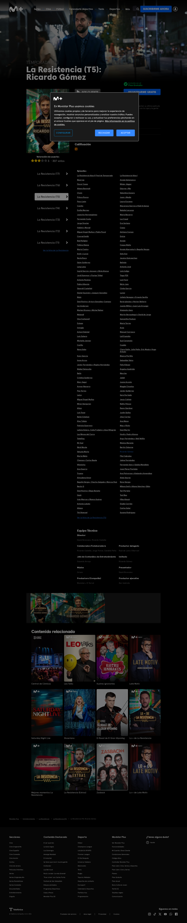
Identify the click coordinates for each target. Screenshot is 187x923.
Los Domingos (49, 851)
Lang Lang (81, 267)
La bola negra (49, 847)
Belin (79, 373)
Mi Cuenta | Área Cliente (121, 851)
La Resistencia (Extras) (75, 792)
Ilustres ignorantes (106, 684)
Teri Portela (125, 491)
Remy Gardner (126, 408)
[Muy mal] (32, 160)
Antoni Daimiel (83, 332)
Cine (48, 9)
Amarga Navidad (50, 854)
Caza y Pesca (48, 893)
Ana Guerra (82, 469)
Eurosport (81, 885)
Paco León (81, 201)
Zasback (101, 792)
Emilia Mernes (83, 210)
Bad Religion (82, 241)
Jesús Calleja (125, 399)
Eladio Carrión (126, 504)
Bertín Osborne (126, 447)
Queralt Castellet (84, 288)
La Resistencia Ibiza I (129, 175)
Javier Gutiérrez (127, 391)
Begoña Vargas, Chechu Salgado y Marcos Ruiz (97, 482)
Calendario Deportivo (86, 889)
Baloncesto (82, 866)
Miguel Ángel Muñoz (85, 399)
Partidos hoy (82, 893)
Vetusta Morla (83, 452)
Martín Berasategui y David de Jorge (135, 314)
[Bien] (42, 160)
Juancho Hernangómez (87, 215)
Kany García (82, 356)
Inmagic (80, 328)
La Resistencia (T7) (48, 173)
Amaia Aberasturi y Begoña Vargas (134, 249)
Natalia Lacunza (127, 210)
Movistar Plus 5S (49, 896)
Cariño (80, 345)
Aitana (80, 508)
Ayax (122, 328)
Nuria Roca (82, 258)
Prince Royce (83, 197)
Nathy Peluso (125, 404)
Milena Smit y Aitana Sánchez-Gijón (135, 486)
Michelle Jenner (84, 341)
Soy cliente (90, 92)
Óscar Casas (82, 184)
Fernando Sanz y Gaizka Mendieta (134, 465)
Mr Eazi (80, 443)
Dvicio (122, 236)
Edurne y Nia (125, 188)
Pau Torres (81, 391)
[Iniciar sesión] (175, 9)
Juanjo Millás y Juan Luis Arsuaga (134, 306)
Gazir (79, 495)
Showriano (69, 738)
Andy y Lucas (82, 254)
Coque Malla (125, 245)
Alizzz (79, 408)
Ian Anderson (83, 306)
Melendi (80, 314)
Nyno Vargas (125, 482)
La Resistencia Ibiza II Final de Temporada (95, 175)
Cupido (123, 345)
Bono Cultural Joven (119, 885)
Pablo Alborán (83, 284)
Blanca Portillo (126, 356)
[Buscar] (138, 9)
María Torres (125, 323)
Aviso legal (87, 914)
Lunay (122, 293)
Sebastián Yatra (126, 360)
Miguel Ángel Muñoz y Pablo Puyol (91, 232)
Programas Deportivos (52, 889)
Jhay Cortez (125, 417)
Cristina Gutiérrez (84, 378)
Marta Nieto (82, 456)
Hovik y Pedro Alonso (129, 434)
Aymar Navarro (83, 386)
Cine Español (14, 851)
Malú (79, 297)
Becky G (80, 486)
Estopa (80, 323)
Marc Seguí (82, 382)
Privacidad (102, 914)
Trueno (80, 473)
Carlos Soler (125, 508)
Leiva (79, 395)
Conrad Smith (83, 236)
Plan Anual (116, 881)
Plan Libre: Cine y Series (121, 870)
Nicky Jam (124, 284)
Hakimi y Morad (83, 228)
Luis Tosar (81, 412)
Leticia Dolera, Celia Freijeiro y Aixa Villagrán (96, 430)
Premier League (84, 854)
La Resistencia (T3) (48, 219)
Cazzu (122, 228)
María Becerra (126, 215)
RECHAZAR (104, 133)
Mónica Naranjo (126, 443)
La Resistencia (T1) (48, 242)
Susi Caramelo (126, 341)
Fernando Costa (84, 219)
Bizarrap (80, 180)
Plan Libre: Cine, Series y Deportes (124, 866)
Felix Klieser (125, 365)
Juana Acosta (126, 382)
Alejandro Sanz (126, 310)
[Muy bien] (45, 160)
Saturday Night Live (40, 738)
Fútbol (60, 9)
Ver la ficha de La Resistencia (55, 250)
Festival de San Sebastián (53, 881)
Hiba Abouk (125, 499)
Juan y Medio (125, 197)
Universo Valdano (84, 862)
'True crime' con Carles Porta (54, 877)
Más (127, 9)
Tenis (101, 9)
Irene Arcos (82, 360)
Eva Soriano (125, 223)
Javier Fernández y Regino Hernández (93, 365)
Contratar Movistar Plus (120, 862)
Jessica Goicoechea (128, 258)
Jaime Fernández (127, 460)
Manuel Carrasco (127, 332)
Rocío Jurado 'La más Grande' (55, 873)
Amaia (122, 241)
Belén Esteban (83, 417)
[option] (41, 608)
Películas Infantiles (16, 870)
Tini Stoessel (82, 512)
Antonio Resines (84, 280)
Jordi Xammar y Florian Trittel (90, 275)
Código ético (116, 858)
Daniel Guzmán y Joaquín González (92, 293)
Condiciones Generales (120, 854)
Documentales (14, 889)
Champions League (85, 847)
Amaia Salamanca (128, 180)
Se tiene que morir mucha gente (55, 862)
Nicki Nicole (82, 447)
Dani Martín (125, 430)
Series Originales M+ (16, 877)
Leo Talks (68, 684)
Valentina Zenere (127, 193)
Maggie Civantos (127, 386)
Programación (83, 896)
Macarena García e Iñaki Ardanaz (134, 206)
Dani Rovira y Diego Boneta (88, 491)
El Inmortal (48, 858)
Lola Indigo (124, 271)
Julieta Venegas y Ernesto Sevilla (134, 297)
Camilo (80, 206)
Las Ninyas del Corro (86, 434)
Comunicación (117, 896)
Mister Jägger (126, 184)
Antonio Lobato (83, 504)
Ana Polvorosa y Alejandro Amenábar (136, 473)
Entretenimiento (15, 893)
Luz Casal (124, 219)
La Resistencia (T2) (48, 231)
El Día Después (83, 858)
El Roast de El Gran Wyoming (111, 738)
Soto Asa (123, 254)
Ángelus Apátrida (127, 369)
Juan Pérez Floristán (129, 469)
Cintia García (125, 288)
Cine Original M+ (15, 847)
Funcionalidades (118, 847)
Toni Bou (123, 495)
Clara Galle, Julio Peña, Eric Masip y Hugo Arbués (138, 350)
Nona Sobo (81, 349)
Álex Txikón (82, 421)
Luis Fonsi (124, 280)
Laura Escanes (126, 201)
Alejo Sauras (125, 478)
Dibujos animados (50, 885)
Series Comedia (15, 885)
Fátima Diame (83, 245)
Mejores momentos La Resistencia (42, 793)
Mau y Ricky (125, 425)
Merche (123, 373)
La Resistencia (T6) (48, 185)
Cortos (11, 862)
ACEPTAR (125, 133)
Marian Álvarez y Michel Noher (90, 310)
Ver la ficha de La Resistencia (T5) (91, 517)
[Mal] (35, 160)
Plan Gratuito (117, 877)
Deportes (115, 9)
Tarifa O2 (115, 889)
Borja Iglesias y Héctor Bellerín (133, 301)
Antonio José (125, 267)
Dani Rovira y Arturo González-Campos (94, 301)
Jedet (122, 378)
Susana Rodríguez (127, 512)
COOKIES (116, 914)
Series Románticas (16, 881)
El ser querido (49, 843)
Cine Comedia (14, 854)
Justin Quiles (125, 412)
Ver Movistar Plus (118, 843)
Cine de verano (15, 866)
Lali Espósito (125, 336)
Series (37, 9)
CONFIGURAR (63, 133)
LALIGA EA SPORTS (84, 851)
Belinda (123, 262)
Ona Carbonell (83, 319)
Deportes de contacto (86, 881)
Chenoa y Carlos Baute (87, 460)
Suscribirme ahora (156, 9)
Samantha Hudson (128, 319)
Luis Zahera (82, 336)
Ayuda (152, 842)
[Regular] (39, 160)
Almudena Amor (84, 478)
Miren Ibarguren (84, 404)
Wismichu (81, 465)
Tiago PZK (124, 275)
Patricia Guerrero (84, 425)
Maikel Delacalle (84, 369)
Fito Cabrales (126, 456)
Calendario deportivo (81, 9)
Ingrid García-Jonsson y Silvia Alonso (93, 271)
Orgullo (12, 896)
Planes (114, 873)
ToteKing (80, 438)
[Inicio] (16, 9)
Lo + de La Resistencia (140, 738)
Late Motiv (134, 684)
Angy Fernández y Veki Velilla (132, 438)
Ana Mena (124, 421)
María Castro (82, 249)
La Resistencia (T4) (48, 208)
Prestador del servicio (68, 914)
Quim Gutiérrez (83, 262)
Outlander (47, 866)
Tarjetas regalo (117, 893)
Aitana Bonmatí (83, 188)
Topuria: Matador (84, 877)
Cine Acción (13, 858)
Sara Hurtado (126, 395)
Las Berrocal (48, 870)
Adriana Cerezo (126, 232)
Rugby (80, 873)
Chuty (79, 193)
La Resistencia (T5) (48, 196)
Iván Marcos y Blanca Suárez (89, 499)
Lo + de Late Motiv (138, 792)
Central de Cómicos (41, 684)
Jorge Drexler (83, 223)
